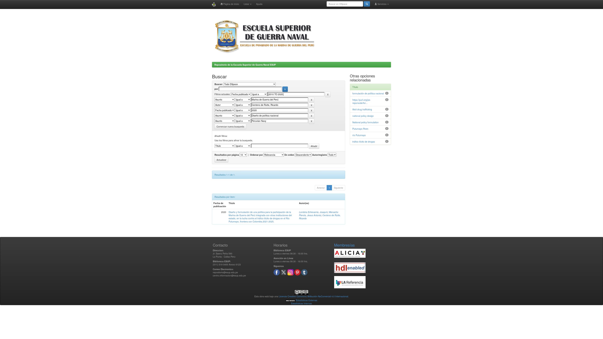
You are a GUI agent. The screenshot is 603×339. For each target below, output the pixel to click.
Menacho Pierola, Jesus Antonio (318, 213)
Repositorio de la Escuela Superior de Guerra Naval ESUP (245, 64)
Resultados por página (227, 154)
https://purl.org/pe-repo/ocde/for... (361, 101)
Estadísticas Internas (301, 303)
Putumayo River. (360, 128)
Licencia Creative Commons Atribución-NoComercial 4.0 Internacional (313, 296)
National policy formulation (365, 122)
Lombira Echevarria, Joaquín (313, 212)
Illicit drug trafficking (362, 109)
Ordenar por (256, 154)
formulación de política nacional (368, 93)
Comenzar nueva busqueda (230, 126)
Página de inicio (231, 3)
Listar (247, 3)
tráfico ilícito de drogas (363, 141)
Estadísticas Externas (306, 300)
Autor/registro (319, 154)
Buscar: (219, 84)
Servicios (382, 3)
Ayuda (259, 3)
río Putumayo (359, 135)
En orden (289, 154)
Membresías (344, 245)
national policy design (363, 115)
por (216, 88)
